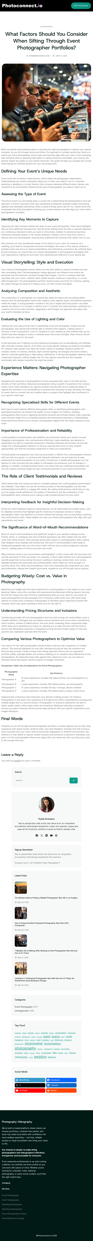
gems (63, 1037)
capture (37, 1033)
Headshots (19, 1040)
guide (69, 1036)
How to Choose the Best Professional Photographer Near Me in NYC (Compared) (42, 924)
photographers (52, 1043)
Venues (72, 1053)
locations (45, 1040)
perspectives (19, 1044)
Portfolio (40, 1049)
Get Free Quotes (81, 6)
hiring (26, 1040)
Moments (68, 1040)
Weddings (52, 1057)
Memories (59, 1040)
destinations (26, 1037)
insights (32, 1040)
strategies (19, 1053)
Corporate (72, 1033)
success (32, 1053)
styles (26, 1053)
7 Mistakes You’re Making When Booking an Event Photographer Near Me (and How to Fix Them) (46, 952)
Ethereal (39, 1037)
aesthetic (18, 1033)
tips (55, 1052)
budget (31, 1033)
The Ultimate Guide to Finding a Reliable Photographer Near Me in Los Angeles (46, 898)
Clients (51, 1033)
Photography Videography (17, 1121)
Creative (18, 1037)
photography (25, 1048)
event (46, 1036)
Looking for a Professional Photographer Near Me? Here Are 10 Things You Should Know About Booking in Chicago (44, 979)
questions (56, 1049)
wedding (40, 1056)
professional (48, 1049)
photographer (34, 1043)
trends (60, 1053)
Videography (21, 1057)
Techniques (46, 1053)
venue (66, 1053)
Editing (33, 1037)
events (56, 1036)
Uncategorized (46, 26)
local (38, 1040)
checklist (44, 1033)
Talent (38, 1053)
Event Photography (23, 1007)
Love (52, 1040)
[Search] (74, 780)
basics (24, 1033)
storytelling (65, 1049)
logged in (17, 760)
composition (60, 1033)
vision (31, 1057)
